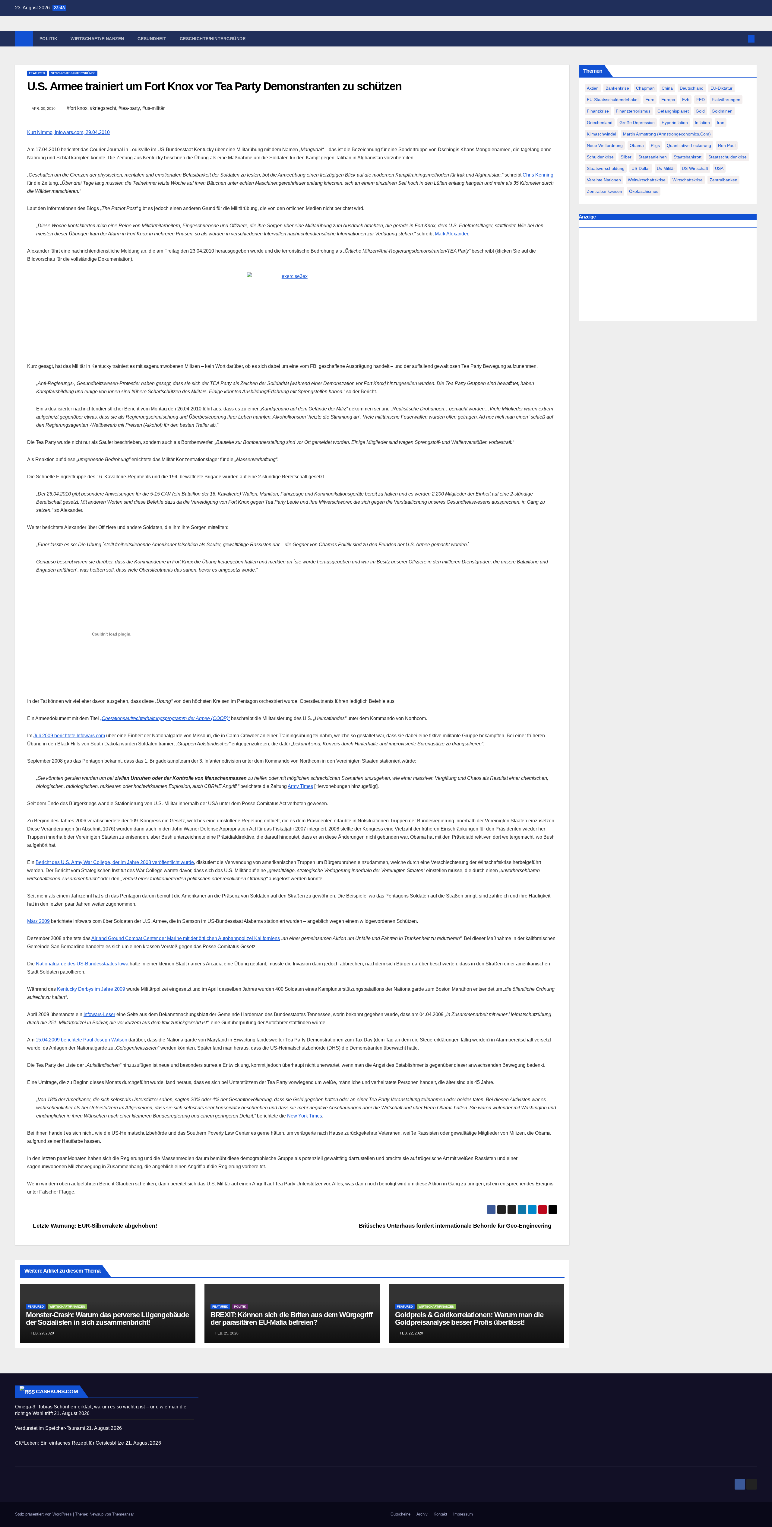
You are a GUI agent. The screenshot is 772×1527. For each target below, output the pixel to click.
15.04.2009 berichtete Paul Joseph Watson (81, 1039)
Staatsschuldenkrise (727, 157)
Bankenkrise (617, 88)
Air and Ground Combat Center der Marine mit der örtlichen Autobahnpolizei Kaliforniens (185, 938)
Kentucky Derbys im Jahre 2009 (91, 989)
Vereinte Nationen (604, 179)
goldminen (722, 111)
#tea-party (129, 108)
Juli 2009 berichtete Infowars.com (69, 735)
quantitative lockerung (689, 145)
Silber (626, 157)
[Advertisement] (668, 276)
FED (700, 99)
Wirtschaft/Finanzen (97, 38)
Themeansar (123, 1514)
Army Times (300, 786)
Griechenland (599, 122)
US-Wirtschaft (695, 168)
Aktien (593, 88)
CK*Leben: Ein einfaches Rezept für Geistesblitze (69, 1443)
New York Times (304, 1115)
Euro (649, 99)
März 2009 (38, 921)
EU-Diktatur (721, 88)
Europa (668, 99)
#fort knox (77, 108)
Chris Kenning (538, 174)
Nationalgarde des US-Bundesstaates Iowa (82, 963)
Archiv (422, 1514)
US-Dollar (640, 168)
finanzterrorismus (633, 111)
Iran (720, 122)
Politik (49, 38)
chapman (645, 88)
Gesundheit (152, 38)
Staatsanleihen (652, 157)
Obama (637, 145)
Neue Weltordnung (605, 145)
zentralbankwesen (604, 191)
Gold (700, 111)
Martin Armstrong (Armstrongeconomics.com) (667, 134)
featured (37, 73)
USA (719, 168)
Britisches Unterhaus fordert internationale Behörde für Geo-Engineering (456, 1226)
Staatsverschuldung (606, 168)
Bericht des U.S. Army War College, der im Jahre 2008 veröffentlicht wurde (115, 862)
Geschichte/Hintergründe (213, 38)
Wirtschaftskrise (687, 179)
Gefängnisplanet (673, 111)
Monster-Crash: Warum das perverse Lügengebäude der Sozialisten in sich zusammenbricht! (107, 1318)
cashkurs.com (57, 1391)
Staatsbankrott (687, 157)
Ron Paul (727, 145)
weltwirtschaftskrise (647, 179)
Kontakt (440, 1514)
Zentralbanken (723, 179)
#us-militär (153, 108)
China (667, 88)
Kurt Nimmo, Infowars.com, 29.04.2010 (68, 132)
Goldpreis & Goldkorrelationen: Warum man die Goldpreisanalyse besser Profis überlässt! (469, 1318)
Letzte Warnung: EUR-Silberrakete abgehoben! (94, 1226)
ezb (685, 99)
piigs (655, 145)
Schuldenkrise (600, 157)
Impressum (463, 1514)
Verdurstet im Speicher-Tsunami (50, 1428)
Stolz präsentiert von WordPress (44, 1514)
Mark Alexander (451, 233)
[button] (741, 38)
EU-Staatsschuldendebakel (612, 99)
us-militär (666, 168)
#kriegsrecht (103, 108)
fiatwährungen (726, 99)
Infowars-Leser (99, 1014)
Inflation (702, 122)
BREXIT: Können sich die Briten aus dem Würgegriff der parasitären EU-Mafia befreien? (291, 1318)
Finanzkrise (598, 111)
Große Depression (637, 122)
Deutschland (692, 88)
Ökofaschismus (643, 191)
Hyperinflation (675, 122)
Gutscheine (400, 1514)
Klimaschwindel (601, 134)
